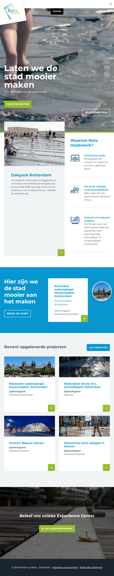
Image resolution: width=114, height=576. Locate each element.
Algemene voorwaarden (65, 567)
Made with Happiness (91, 567)
